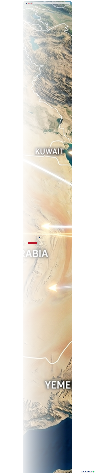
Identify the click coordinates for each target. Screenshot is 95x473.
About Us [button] (36, 3)
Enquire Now (65, 3)
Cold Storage (46, 3)
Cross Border (60, 3)
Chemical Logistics (53, 3)
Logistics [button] (41, 3)
